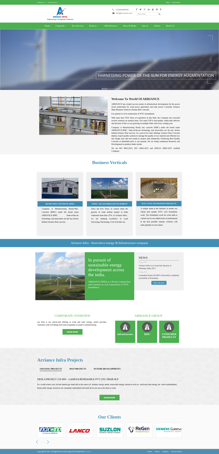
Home (47, 26)
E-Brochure (40, 2)
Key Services (78, 26)
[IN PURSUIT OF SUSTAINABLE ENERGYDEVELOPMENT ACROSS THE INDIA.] (104, 88)
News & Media (129, 26)
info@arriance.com (124, 13)
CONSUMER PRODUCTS (169, 335)
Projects (93, 26)
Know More (72, 332)
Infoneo (88, 451)
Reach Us (170, 26)
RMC (147, 334)
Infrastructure (125, 334)
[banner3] (116, 88)
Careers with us (53, 2)
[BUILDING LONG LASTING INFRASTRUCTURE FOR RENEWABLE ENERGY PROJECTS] (110, 88)
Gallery (157, 26)
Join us (145, 26)
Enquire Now (176, 2)
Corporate (60, 26)
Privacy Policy (176, 451)
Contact (165, 451)
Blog (167, 2)
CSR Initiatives (110, 26)
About (157, 451)
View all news (159, 283)
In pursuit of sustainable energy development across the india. (106, 267)
